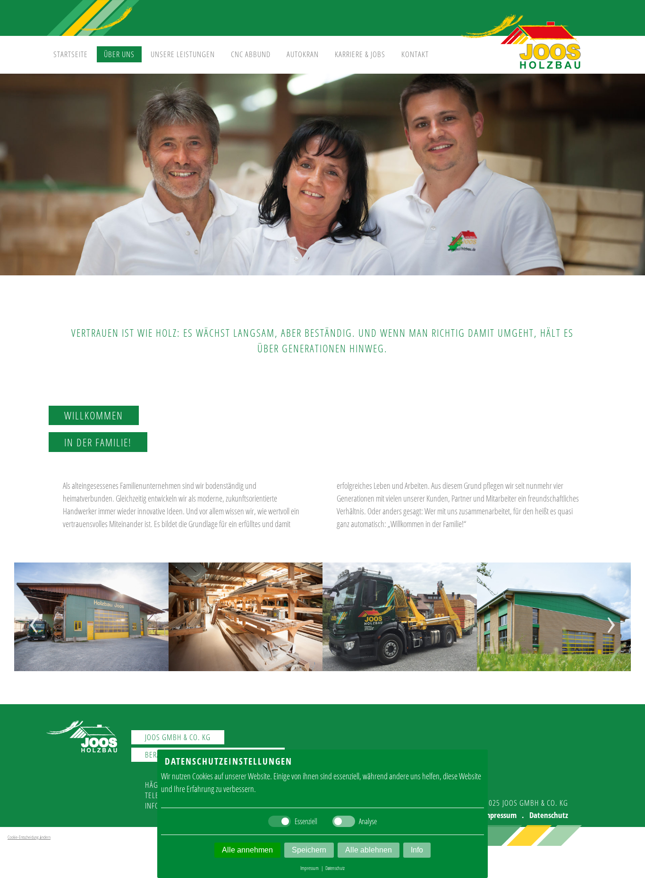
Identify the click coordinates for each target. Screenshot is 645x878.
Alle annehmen (247, 850)
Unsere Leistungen (183, 54)
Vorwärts (599, 634)
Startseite (70, 54)
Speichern (309, 850)
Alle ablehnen (368, 850)
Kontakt (415, 54)
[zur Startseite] (520, 69)
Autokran (303, 54)
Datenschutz (548, 815)
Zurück (44, 634)
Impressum (499, 815)
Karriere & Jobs (360, 54)
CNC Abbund (251, 54)
